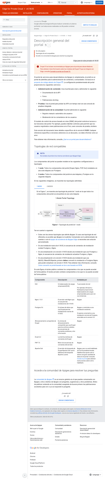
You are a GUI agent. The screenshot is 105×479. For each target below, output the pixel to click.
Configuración (42, 13)
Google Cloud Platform (37, 463)
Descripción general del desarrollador (87, 429)
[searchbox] (13, 19)
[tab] (39, 186)
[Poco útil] (96, 35)
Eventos (32, 432)
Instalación (27, 13)
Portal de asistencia (61, 440)
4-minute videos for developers (90, 433)
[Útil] (93, 35)
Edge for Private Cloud (12, 9)
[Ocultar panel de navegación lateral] (25, 475)
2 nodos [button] (50, 186)
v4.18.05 (30, 9)
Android (32, 453)
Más (49, 2)
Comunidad (59, 428)
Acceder (99, 2)
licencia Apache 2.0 (73, 411)
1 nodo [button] (39, 186)
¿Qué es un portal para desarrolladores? (77, 139)
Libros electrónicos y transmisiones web (36, 439)
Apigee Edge (22, 2)
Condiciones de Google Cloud (63, 475)
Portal (69, 13)
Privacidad (33, 475)
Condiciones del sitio (45, 475)
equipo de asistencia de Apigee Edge (63, 239)
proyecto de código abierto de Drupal (47, 82)
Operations (57, 13)
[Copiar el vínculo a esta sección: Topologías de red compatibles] (68, 146)
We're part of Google (36, 428)
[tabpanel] (66, 208)
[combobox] (67, 2)
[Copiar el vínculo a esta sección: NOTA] (47, 153)
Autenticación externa (86, 13)
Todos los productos (36, 466)
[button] (12, 80)
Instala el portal (82, 359)
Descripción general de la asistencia (63, 432)
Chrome (32, 456)
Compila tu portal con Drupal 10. (60, 71)
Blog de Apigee (85, 437)
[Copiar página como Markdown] (46, 45)
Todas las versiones (10, 13)
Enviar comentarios (89, 41)
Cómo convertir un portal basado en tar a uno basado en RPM (60, 265)
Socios (32, 435)
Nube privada (35, 2)
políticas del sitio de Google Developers (49, 413)
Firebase (33, 460)
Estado (57, 437)
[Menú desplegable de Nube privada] (42, 2)
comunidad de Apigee (44, 379)
